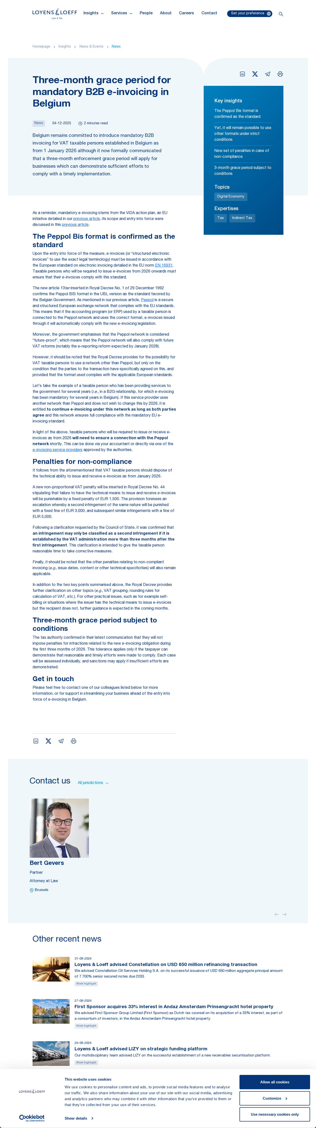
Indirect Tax (242, 218)
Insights (65, 47)
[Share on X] (255, 74)
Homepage (41, 47)
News (116, 47)
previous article (86, 219)
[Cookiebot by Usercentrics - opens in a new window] (32, 1118)
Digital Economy (230, 197)
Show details (76, 1118)
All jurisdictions (90, 783)
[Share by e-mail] (267, 74)
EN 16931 (164, 266)
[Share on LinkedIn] (242, 74)
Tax (220, 218)
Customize (272, 1098)
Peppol (147, 300)
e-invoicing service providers (57, 450)
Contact (209, 14)
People (146, 14)
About (166, 14)
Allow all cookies (274, 1082)
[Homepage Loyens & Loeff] (55, 13)
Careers (186, 14)
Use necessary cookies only (275, 1114)
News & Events (91, 47)
